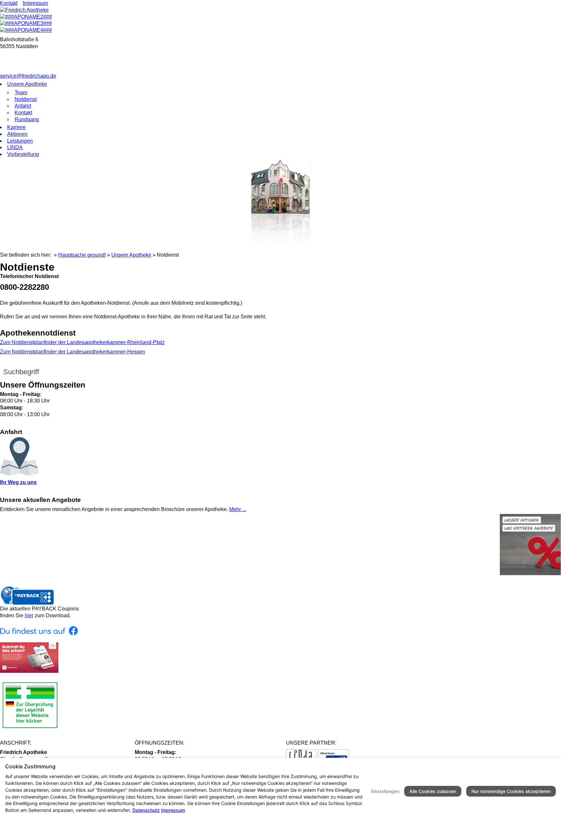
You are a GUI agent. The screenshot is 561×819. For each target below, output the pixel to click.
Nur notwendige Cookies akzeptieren (511, 791)
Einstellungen (385, 791)
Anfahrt (23, 106)
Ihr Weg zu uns (18, 482)
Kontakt (9, 3)
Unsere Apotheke (27, 84)
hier (29, 615)
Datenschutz (146, 810)
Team (21, 92)
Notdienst (26, 99)
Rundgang (27, 119)
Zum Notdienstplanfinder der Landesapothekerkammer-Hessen (72, 351)
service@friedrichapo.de (28, 76)
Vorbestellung (23, 154)
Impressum (35, 3)
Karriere (16, 127)
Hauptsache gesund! (82, 255)
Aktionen (17, 134)
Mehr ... (237, 509)
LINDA (15, 147)
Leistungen (20, 141)
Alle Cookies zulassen (432, 791)
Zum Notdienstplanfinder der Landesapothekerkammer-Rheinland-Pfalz (82, 342)
